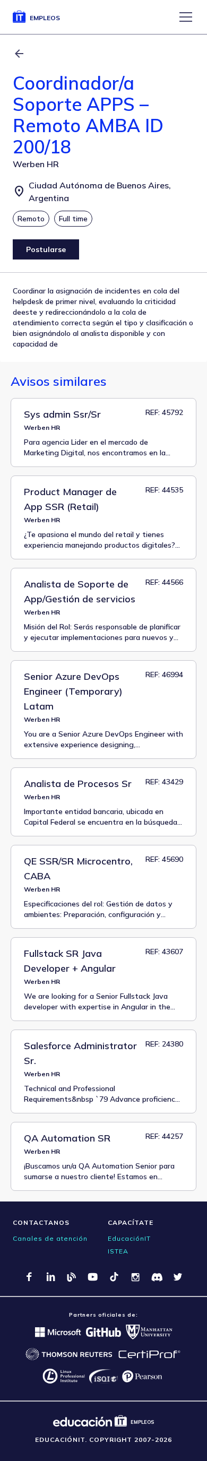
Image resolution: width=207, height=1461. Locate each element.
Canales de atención (50, 1238)
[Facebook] (29, 1276)
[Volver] (19, 53)
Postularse (46, 249)
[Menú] (185, 16)
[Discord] (156, 1276)
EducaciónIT (129, 1238)
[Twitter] (177, 1276)
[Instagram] (135, 1276)
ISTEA (118, 1251)
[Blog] (71, 1276)
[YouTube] (93, 1276)
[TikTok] (114, 1276)
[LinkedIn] (50, 1276)
